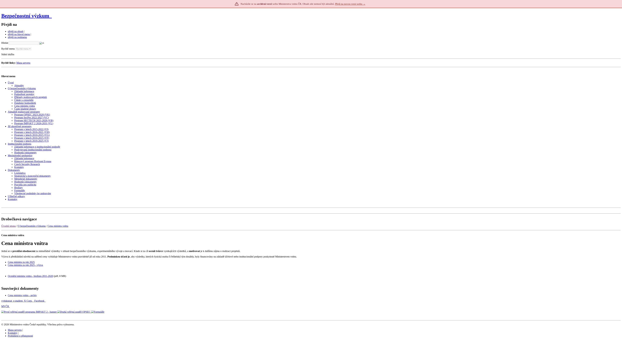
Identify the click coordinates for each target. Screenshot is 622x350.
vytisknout (6, 300)
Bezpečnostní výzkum (26, 16)
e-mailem (18, 300)
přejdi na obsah (15, 31)
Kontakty (12, 333)
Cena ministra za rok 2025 (21, 262)
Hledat (4, 42)
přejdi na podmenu (17, 37)
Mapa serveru (23, 62)
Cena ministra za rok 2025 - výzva (25, 265)
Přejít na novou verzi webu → (350, 4)
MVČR (5, 306)
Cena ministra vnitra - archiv (22, 295)
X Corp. (28, 300)
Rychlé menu (8, 48)
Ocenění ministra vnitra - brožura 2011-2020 (30, 276)
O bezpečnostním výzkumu (32, 226)
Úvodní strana (8, 226)
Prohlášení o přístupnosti (20, 335)
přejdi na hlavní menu (19, 34)
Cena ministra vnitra (58, 226)
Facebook (39, 300)
